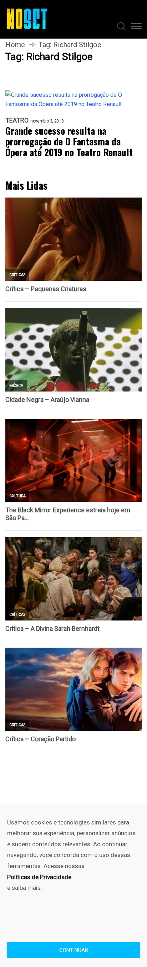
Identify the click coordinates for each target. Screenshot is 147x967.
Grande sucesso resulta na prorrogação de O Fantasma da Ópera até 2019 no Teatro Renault (69, 141)
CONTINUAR (73, 950)
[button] (136, 27)
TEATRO (17, 120)
